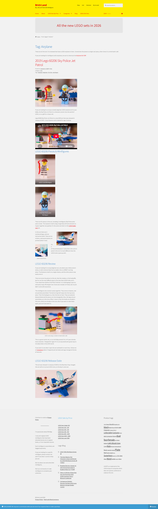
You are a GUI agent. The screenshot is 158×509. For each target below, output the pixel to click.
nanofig (109, 450)
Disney (114, 436)
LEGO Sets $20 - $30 (63, 430)
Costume (115, 433)
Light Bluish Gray (114, 443)
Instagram (40, 350)
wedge (113, 459)
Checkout (88, 5)
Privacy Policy (39, 499)
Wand (109, 458)
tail (116, 456)
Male (109, 446)
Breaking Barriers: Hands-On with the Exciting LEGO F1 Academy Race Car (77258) (68, 467)
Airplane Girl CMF (81, 55)
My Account (96, 5)
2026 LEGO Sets (84, 13)
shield (111, 453)
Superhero (108, 455)
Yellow (119, 459)
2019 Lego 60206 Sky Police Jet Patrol (55, 62)
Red (105, 453)
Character (107, 430)
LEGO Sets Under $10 (64, 425)
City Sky (50, 72)
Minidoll (112, 446)
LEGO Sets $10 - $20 (63, 427)
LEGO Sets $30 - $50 (63, 432)
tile (118, 456)
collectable (108, 433)
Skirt (114, 453)
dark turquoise (108, 436)
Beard (107, 424)
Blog (76, 13)
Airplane (40, 72)
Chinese (111, 430)
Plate (117, 449)
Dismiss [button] (154, 506)
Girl (115, 440)
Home (37, 13)
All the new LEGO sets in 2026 (79, 25)
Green (118, 440)
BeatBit (112, 424)
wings (117, 459)
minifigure (55, 72)
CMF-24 (114, 430)
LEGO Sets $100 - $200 (64, 436)
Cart (83, 5)
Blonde (113, 427)
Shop (78, 5)
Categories (67, 13)
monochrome (118, 446)
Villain (105, 459)
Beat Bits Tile (116, 424)
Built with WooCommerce (51, 499)
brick (116, 427)
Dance (120, 433)
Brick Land (41, 5)
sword (114, 456)
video (120, 456)
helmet (105, 443)
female (111, 439)
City (41, 70)
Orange (113, 450)
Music (105, 450)
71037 (105, 424)
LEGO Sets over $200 (63, 438)
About (43, 13)
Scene (108, 453)
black (106, 427)
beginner (45, 72)
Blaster (110, 427)
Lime (105, 446)
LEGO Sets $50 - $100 (64, 434)
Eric (51, 68)
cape (119, 427)
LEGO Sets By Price (53, 13)
